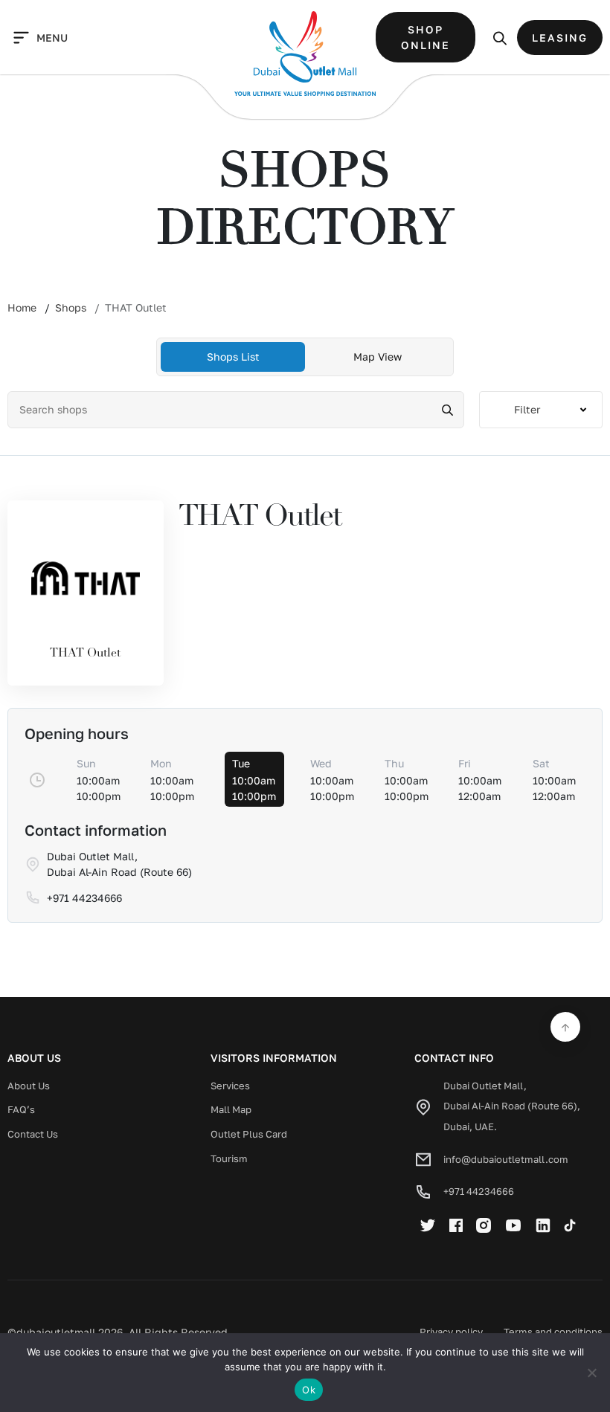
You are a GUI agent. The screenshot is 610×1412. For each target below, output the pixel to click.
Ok (308, 1390)
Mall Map (231, 1109)
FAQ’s (21, 1109)
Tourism (229, 1158)
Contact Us (32, 1134)
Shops (70, 307)
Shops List (233, 356)
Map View (377, 356)
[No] (591, 1372)
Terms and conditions (553, 1332)
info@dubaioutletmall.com (505, 1159)
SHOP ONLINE (425, 37)
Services (230, 1086)
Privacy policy (451, 1332)
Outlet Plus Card (249, 1134)
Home (21, 307)
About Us (28, 1086)
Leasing (560, 37)
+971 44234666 (478, 1191)
